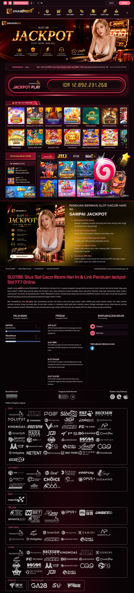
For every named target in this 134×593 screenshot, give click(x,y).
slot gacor (29, 301)
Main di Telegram (22, 3)
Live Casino (70, 14)
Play (35, 87)
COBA (50, 167)
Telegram (99, 326)
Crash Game (105, 14)
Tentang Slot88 (10, 269)
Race (81, 14)
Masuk (111, 3)
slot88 (20, 288)
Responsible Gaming (24, 269)
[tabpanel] (67, 40)
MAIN (18, 116)
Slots (59, 14)
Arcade (116, 14)
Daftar (124, 3)
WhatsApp (99, 333)
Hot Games (47, 14)
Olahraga (93, 14)
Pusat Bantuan (39, 269)
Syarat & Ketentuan (53, 269)
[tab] (48, 156)
